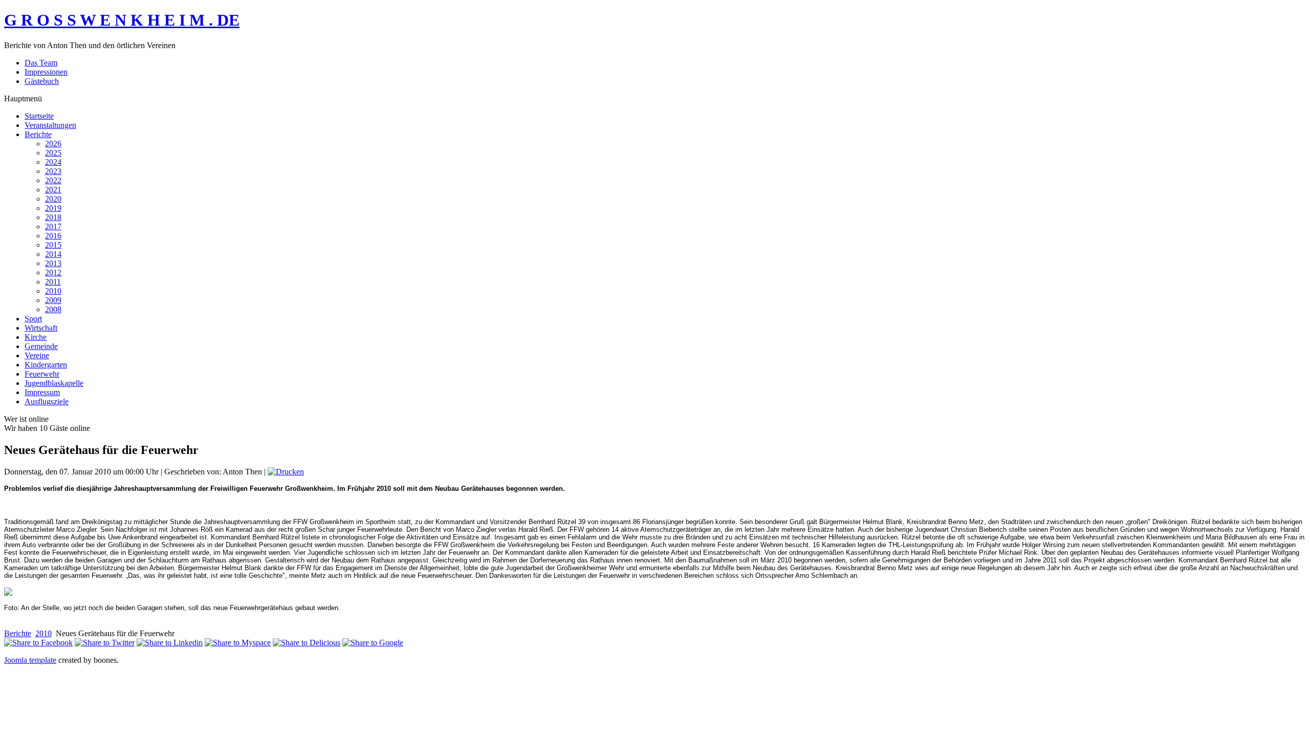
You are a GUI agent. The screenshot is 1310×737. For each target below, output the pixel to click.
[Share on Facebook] (38, 642)
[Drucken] (286, 471)
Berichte (17, 633)
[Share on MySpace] (238, 642)
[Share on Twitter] (105, 642)
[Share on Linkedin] (170, 642)
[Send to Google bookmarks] (372, 642)
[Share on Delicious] (306, 642)
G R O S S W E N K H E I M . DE (121, 20)
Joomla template (30, 660)
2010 (43, 633)
